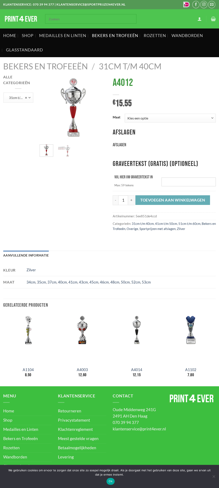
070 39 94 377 (43, 4)
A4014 (136, 369)
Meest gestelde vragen (78, 438)
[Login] (199, 19)
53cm (146, 282)
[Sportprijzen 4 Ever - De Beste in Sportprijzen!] (21, 19)
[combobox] (18, 98)
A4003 (82, 369)
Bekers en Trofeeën (115, 35)
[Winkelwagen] (213, 19)
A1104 (28, 369)
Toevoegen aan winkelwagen (172, 200)
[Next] (100, 107)
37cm (51, 282)
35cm (41, 282)
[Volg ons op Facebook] (196, 4)
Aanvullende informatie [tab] (26, 255)
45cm (93, 282)
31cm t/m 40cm (130, 66)
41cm (72, 282)
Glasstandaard (24, 50)
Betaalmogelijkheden (77, 447)
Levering (66, 457)
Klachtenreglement (75, 429)
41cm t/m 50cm (166, 223)
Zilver (181, 229)
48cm (114, 282)
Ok (110, 481)
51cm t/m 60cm (189, 223)
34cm (31, 282)
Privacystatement (74, 420)
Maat (116, 117)
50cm (125, 282)
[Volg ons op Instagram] (203, 4)
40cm (62, 282)
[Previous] (46, 107)
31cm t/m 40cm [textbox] (19, 98)
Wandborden (187, 35)
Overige (132, 229)
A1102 (190, 369)
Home (9, 35)
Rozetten (155, 35)
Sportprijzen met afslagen (157, 229)
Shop (28, 35)
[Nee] (214, 477)
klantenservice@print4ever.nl (139, 429)
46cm (104, 282)
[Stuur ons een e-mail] (211, 4)
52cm (135, 282)
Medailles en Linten (62, 35)
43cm (83, 282)
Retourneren (69, 411)
